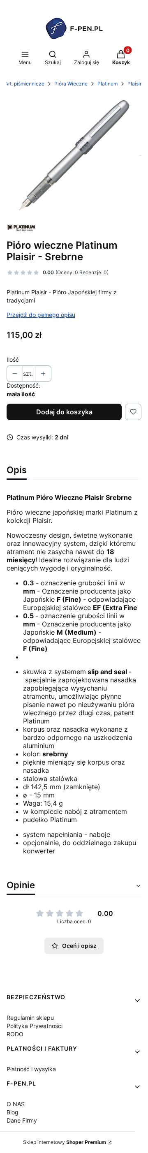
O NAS (16, 1103)
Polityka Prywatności (34, 1025)
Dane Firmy (22, 1120)
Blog (12, 1112)
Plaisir (134, 84)
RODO (15, 1034)
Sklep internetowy (64, 1142)
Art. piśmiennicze (24, 84)
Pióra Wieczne (71, 84)
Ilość (13, 359)
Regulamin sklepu (30, 1017)
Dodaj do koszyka (64, 412)
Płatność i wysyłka (31, 1068)
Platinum (107, 84)
